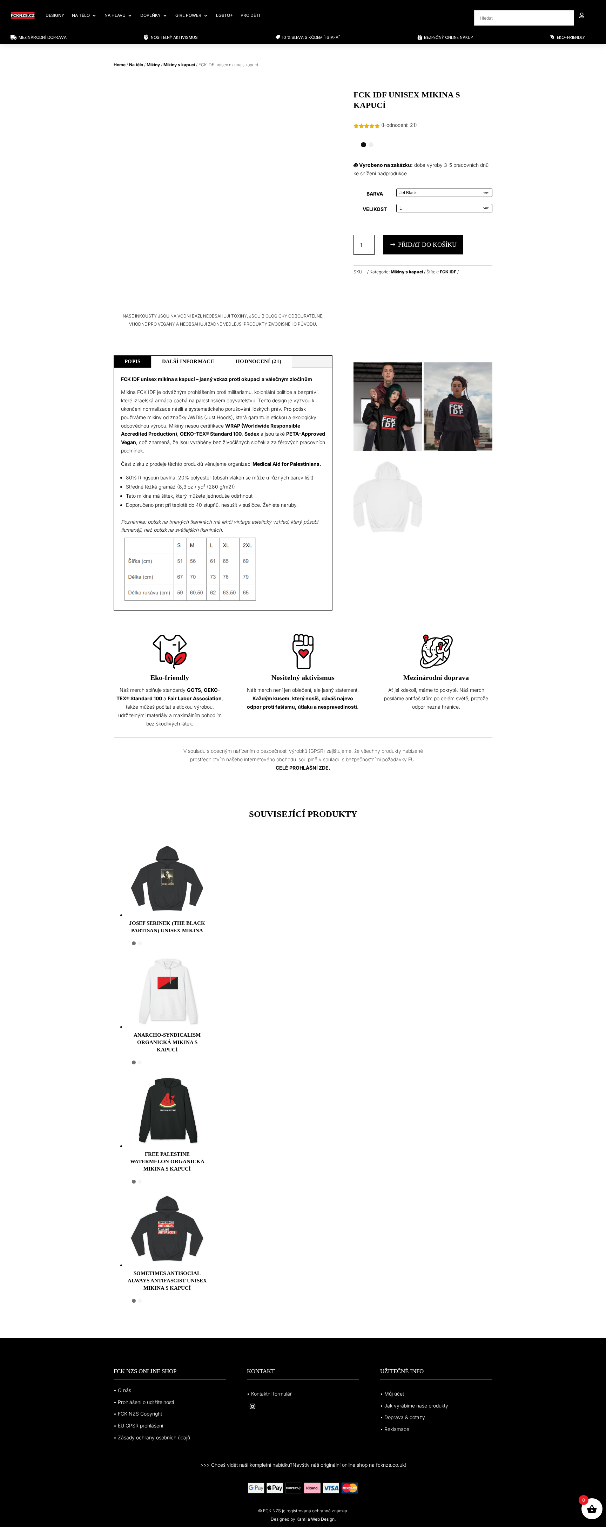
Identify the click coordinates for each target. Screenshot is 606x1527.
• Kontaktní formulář (269, 1394)
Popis (132, 361)
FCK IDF (448, 271)
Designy (55, 15)
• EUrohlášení (138, 1426)
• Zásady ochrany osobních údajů (152, 1437)
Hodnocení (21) (258, 361)
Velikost (375, 209)
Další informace (188, 361)
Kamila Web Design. (316, 1519)
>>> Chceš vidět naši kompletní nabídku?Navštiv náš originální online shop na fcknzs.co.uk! (303, 1465)
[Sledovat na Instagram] (252, 1406)
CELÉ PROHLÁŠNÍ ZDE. (303, 768)
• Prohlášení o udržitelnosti (144, 1402)
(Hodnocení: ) (399, 125)
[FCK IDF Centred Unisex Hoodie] (458, 449)
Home (120, 64)
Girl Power (188, 15)
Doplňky (150, 15)
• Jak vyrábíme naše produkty (414, 1406)
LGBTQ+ (224, 15)
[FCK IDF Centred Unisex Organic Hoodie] (388, 449)
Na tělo (81, 15)
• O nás (122, 1390)
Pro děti (250, 15)
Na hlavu (115, 15)
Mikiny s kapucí (179, 64)
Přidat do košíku (427, 244)
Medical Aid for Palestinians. (286, 464)
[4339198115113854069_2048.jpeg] (388, 539)
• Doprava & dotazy (402, 1417)
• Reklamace (394, 1429)
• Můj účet (392, 1394)
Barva (374, 194)
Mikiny (153, 64)
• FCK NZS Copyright (138, 1414)
